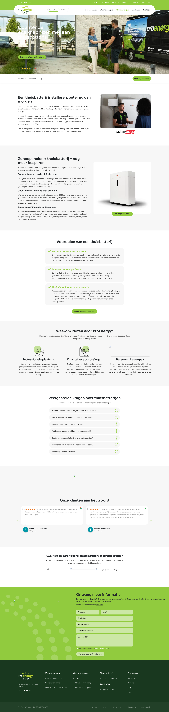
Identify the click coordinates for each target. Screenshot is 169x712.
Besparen (22, 78)
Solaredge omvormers (53, 683)
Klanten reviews (104, 2)
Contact (146, 10)
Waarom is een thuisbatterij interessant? (68, 424)
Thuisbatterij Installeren (108, 678)
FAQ (149, 2)
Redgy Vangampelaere (38, 528)
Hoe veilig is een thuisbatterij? (64, 451)
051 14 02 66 (26, 2)
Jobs (143, 2)
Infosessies (134, 2)
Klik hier (99, 605)
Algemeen (76, 678)
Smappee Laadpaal (107, 689)
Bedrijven (64, 10)
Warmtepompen (106, 10)
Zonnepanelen (91, 10)
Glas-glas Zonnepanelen (54, 678)
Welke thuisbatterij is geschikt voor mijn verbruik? (72, 417)
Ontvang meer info (141, 79)
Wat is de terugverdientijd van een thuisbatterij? (71, 431)
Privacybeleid (131, 707)
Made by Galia (146, 707)
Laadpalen (136, 10)
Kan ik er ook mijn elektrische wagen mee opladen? (72, 445)
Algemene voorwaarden (100, 707)
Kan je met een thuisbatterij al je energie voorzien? (72, 438)
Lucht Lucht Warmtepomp (82, 683)
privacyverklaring (101, 648)
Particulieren (53, 10)
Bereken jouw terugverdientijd (56, 687)
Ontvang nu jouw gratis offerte (32, 57)
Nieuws (125, 2)
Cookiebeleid (117, 707)
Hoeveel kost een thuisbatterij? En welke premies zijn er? (74, 410)
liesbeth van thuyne (102, 528)
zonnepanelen (64, 116)
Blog (129, 687)
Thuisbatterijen (122, 10)
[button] (84, 410)
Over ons (115, 2)
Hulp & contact (133, 678)
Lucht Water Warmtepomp (82, 687)
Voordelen (32, 78)
